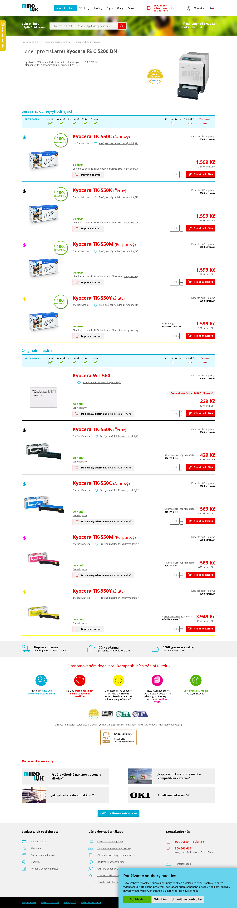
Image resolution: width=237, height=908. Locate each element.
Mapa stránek (29, 902)
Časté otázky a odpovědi (110, 841)
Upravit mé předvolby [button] (187, 899)
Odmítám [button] (160, 899)
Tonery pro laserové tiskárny (57, 42)
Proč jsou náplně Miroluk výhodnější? (118, 143)
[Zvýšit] (181, 172)
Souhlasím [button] (137, 899)
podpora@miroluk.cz (189, 842)
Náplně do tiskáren (65, 8)
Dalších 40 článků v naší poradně (118, 813)
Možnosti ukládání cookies (111, 875)
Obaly (120, 8)
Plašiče (131, 8)
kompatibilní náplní (176, 455)
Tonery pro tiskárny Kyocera (87, 42)
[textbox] (84, 26)
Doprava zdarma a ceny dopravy (114, 848)
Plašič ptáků (70, 902)
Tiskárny (98, 8)
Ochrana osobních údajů (110, 868)
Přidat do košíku (203, 174)
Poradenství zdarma (107, 882)
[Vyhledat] (122, 26)
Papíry (110, 8)
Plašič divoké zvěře (91, 902)
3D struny (84, 8)
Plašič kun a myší (50, 902)
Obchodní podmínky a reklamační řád (116, 855)
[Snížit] (181, 176)
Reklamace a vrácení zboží (111, 861)
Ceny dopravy (131, 168)
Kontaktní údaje (183, 863)
